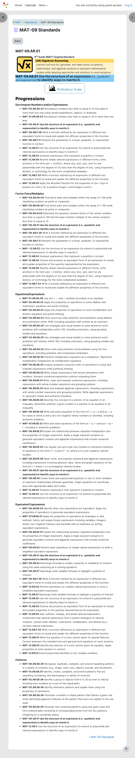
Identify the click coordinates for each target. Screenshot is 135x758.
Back (18, 41)
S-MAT (16, 22)
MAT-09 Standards (102, 737)
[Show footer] (126, 749)
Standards (31, 22)
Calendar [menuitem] (30, 5)
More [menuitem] (42, 5)
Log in (128, 5)
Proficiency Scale (69, 89)
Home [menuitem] (18, 5)
